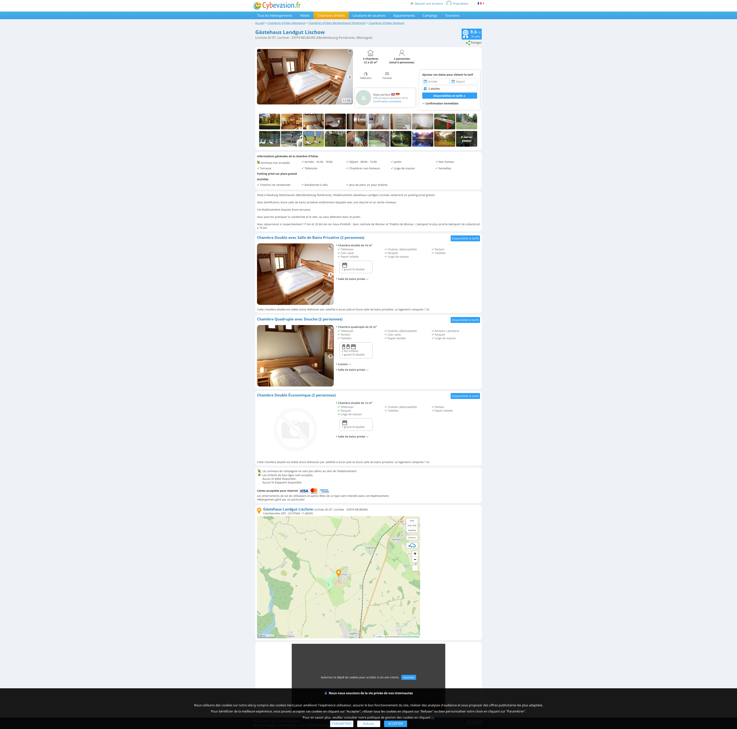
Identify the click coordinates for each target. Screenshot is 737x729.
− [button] (415, 559)
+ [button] (415, 553)
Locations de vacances (369, 15)
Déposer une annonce (429, 3)
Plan (412, 520)
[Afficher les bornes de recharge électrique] (412, 545)
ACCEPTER (395, 724)
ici (432, 717)
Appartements (404, 15)
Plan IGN (412, 525)
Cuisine (343, 364)
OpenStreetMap (411, 636)
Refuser (368, 724)
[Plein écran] (415, 568)
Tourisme (452, 15)
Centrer (412, 537)
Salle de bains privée (351, 279)
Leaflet (379, 636)
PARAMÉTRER (341, 724)
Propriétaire (460, 3)
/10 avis (475, 33)
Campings (430, 15)
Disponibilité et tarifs (465, 238)
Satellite (412, 530)
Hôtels (305, 15)
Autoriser (408, 677)
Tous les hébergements (274, 15)
